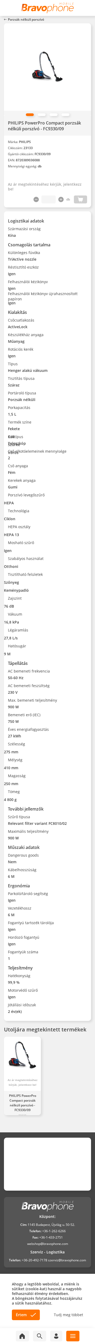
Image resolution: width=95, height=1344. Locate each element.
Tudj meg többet (68, 1314)
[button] (30, 114)
